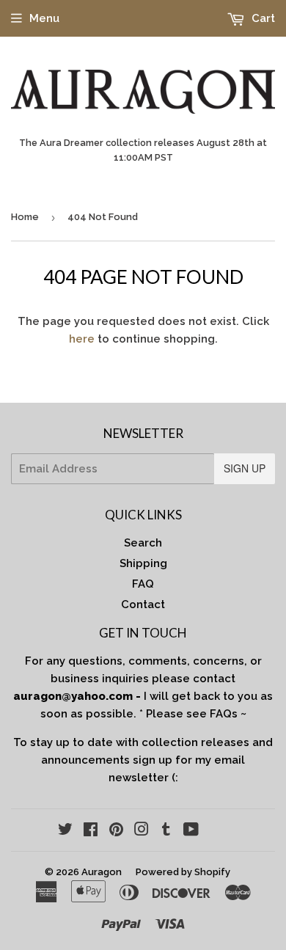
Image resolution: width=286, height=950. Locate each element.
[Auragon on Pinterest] (116, 831)
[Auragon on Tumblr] (166, 831)
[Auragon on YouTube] (191, 831)
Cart (262, 18)
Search (143, 542)
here (82, 339)
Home (25, 216)
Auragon (101, 871)
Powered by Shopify (183, 871)
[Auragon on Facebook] (90, 831)
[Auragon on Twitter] (65, 831)
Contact (143, 604)
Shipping (143, 563)
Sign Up (244, 468)
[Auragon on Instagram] (141, 831)
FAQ (143, 584)
